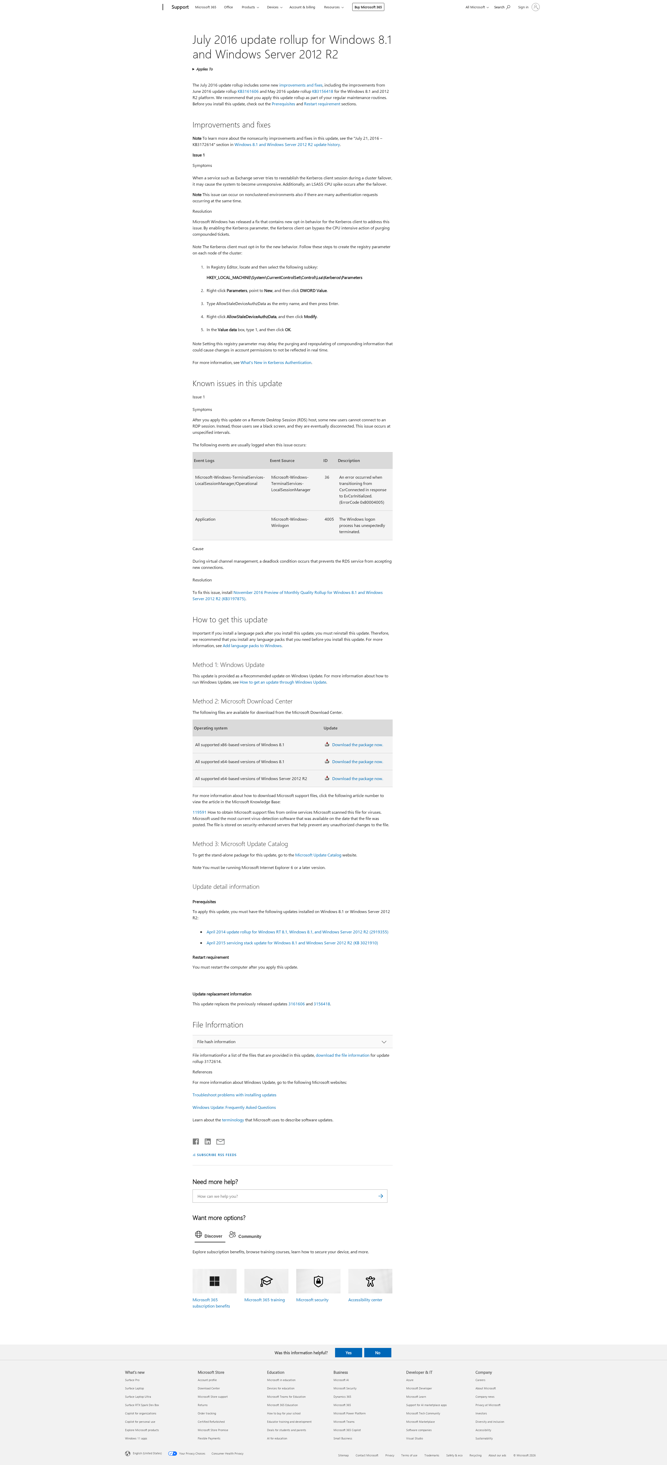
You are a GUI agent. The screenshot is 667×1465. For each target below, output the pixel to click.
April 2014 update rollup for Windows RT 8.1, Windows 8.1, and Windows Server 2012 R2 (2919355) (297, 931)
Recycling (475, 1455)
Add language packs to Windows (252, 645)
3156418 (322, 1003)
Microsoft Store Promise (213, 1430)
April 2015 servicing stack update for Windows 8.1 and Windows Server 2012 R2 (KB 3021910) (292, 942)
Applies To (204, 68)
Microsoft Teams (344, 1422)
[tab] (210, 1235)
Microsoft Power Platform (350, 1413)
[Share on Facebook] (196, 1140)
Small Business (343, 1438)
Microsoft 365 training (264, 1299)
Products (248, 7)
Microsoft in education (281, 1380)
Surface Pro (132, 1380)
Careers (480, 1380)
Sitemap (343, 1455)
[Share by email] (218, 1140)
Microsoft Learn (416, 1397)
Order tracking (207, 1413)
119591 (200, 812)
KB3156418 (322, 91)
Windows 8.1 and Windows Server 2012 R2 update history (287, 144)
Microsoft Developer (419, 1388)
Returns (203, 1405)
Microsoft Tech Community (423, 1413)
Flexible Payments (209, 1438)
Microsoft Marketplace (420, 1422)
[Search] (380, 1196)
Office (228, 7)
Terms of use (409, 1455)
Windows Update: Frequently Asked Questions (234, 1107)
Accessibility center (365, 1299)
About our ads (497, 1455)
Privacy (389, 1455)
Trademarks (431, 1455)
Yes (348, 1352)
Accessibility (483, 1430)
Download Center (209, 1388)
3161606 (296, 1003)
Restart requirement (322, 103)
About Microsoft (485, 1388)
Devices (273, 7)
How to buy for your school (284, 1413)
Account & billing (302, 7)
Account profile (207, 1380)
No (377, 1352)
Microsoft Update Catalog (318, 855)
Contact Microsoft (367, 1455)
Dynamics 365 (342, 1397)
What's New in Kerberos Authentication (275, 362)
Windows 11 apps (136, 1438)
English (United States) (147, 1453)
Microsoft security (312, 1299)
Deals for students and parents (286, 1430)
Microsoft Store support (213, 1397)
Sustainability (484, 1438)
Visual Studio (414, 1438)
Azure (409, 1380)
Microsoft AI (341, 1380)
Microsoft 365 (205, 7)
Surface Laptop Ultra (138, 1397)
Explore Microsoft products (142, 1430)
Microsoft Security (345, 1388)
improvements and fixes (301, 85)
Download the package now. (357, 744)
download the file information (342, 1055)
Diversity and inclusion (489, 1422)
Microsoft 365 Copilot (347, 1430)
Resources (332, 7)
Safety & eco (454, 1455)
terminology (233, 1119)
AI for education (277, 1438)
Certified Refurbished (211, 1422)
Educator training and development (289, 1422)
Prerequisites (283, 103)
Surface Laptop (134, 1388)
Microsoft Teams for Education (286, 1397)
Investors (481, 1413)
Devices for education (280, 1388)
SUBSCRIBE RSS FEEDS (217, 1154)
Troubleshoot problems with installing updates (234, 1094)
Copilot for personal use (140, 1422)
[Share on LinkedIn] (206, 1140)
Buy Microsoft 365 (368, 7)
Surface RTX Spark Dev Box (142, 1405)
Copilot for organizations (140, 1413)
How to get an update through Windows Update (283, 682)
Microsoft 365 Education (282, 1405)
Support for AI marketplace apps (426, 1405)
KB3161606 (248, 91)
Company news (485, 1397)
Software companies (419, 1430)
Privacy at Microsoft (488, 1405)
